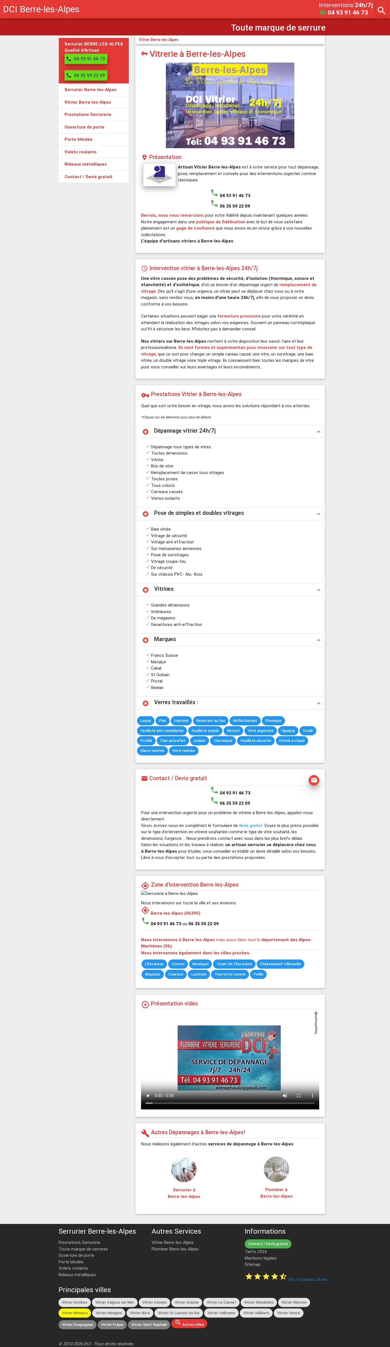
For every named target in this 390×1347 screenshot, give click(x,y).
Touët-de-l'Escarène (234, 963)
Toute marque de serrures (83, 1249)
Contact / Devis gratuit (268, 1243)
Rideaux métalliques (77, 1274)
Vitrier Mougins (109, 1312)
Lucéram (198, 974)
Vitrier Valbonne (221, 1312)
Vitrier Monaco (75, 1312)
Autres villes (189, 1323)
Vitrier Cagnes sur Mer (114, 1302)
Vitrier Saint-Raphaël (149, 1324)
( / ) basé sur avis (307, 1279)
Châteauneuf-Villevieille (280, 963)
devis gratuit (250, 825)
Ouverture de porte (76, 1255)
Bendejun (200, 963)
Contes (178, 963)
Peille (258, 974)
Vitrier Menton (294, 1302)
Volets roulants (73, 1268)
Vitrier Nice (140, 1312)
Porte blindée (71, 1261)
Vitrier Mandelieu (259, 1302)
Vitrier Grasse (187, 1302)
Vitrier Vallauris (256, 1312)
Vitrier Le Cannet (221, 1302)
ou (200, 923)
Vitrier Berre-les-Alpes (158, 39)
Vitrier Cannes (154, 1302)
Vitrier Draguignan (77, 1324)
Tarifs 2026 (256, 1251)
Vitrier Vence (288, 1312)
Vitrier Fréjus (112, 1324)
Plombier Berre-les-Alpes (175, 1249)
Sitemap (252, 1264)
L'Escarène (154, 963)
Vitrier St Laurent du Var (179, 1312)
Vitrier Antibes (74, 1302)
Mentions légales (261, 1258)
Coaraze (175, 974)
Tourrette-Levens (230, 974)
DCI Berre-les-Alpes (41, 9)
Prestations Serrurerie (79, 1242)
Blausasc (152, 974)
